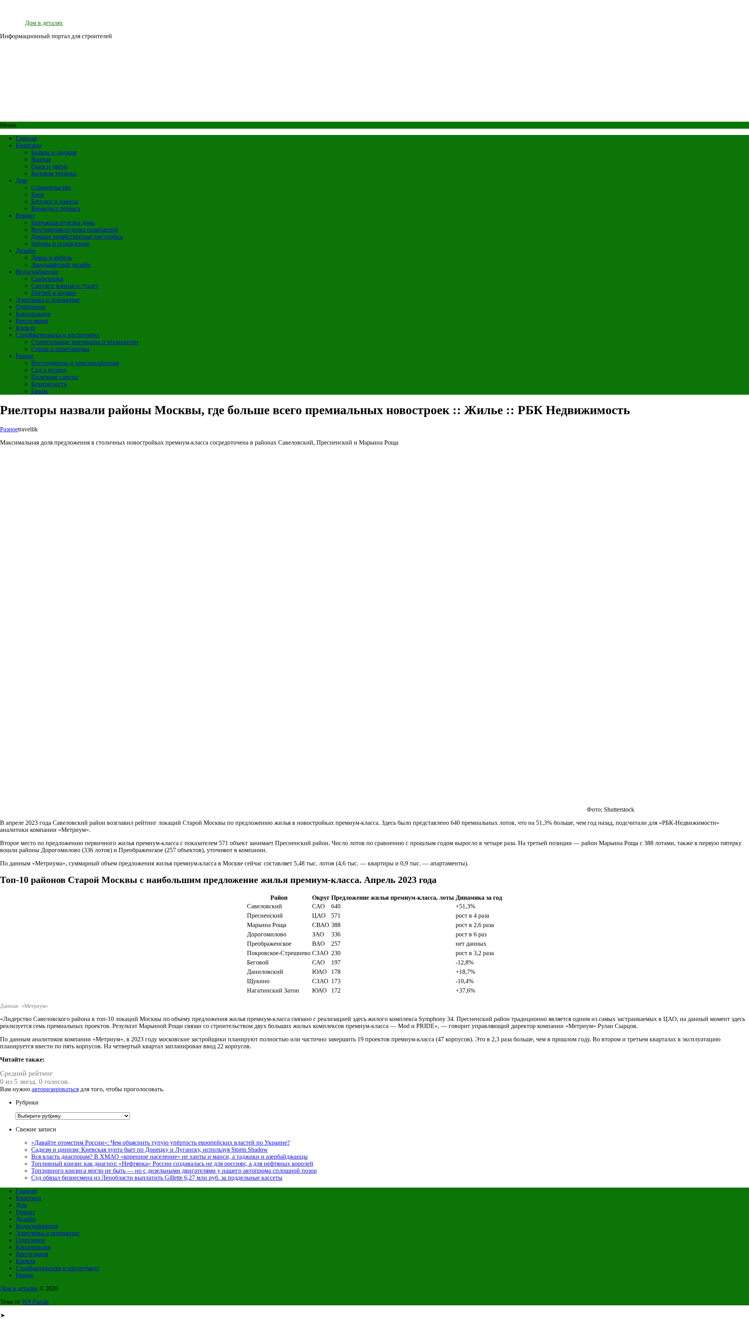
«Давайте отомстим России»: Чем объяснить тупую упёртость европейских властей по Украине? (160, 1142)
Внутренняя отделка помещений (74, 229)
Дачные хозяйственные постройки (77, 236)
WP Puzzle (35, 1301)
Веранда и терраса (55, 208)
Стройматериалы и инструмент (57, 335)
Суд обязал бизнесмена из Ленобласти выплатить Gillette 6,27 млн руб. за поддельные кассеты (156, 1177)
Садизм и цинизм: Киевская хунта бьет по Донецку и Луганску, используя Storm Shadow (149, 1149)
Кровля (25, 327)
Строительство (51, 187)
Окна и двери (49, 166)
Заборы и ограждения (60, 243)
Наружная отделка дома (63, 222)
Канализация (33, 313)
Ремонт (25, 215)
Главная (26, 138)
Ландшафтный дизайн (61, 264)
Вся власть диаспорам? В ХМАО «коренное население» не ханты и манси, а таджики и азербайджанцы (169, 1156)
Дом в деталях (44, 23)
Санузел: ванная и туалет (64, 285)
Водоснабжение (37, 271)
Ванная (41, 159)
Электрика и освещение (48, 299)
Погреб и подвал (53, 292)
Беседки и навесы (54, 201)
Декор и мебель (51, 257)
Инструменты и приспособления (75, 363)
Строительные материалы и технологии (84, 342)
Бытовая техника (53, 173)
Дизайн (25, 250)
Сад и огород (48, 370)
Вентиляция (32, 320)
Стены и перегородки (60, 349)
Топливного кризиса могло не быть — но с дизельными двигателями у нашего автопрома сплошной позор (174, 1170)
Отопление (30, 306)
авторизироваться (55, 1089)
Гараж (39, 391)
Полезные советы (54, 377)
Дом (21, 180)
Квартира (28, 145)
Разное (25, 356)
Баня (37, 194)
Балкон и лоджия (53, 152)
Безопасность (49, 384)
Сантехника (47, 278)
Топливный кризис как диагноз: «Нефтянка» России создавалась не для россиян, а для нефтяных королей (172, 1163)
